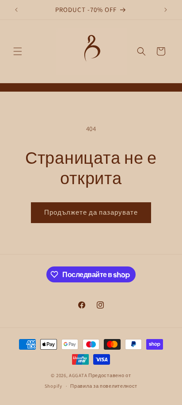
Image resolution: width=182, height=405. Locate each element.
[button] (17, 51)
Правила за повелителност (103, 386)
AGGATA (78, 375)
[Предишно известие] (16, 9)
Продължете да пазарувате (91, 212)
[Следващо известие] (165, 9)
